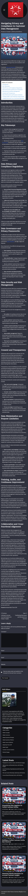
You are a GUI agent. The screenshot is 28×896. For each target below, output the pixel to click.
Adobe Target (5, 747)
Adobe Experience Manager (8, 737)
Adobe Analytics (6, 730)
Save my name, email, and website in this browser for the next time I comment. (13, 672)
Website (3, 664)
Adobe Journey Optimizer (8, 742)
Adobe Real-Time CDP (11, 607)
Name (3, 650)
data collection (10, 241)
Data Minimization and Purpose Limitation (12, 94)
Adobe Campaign (6, 732)
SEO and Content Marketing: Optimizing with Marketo (14, 772)
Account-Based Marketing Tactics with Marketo (12, 775)
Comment (4, 631)
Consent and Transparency (8, 93)
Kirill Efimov (19, 31)
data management (10, 67)
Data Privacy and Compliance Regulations (12, 88)
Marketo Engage (6, 752)
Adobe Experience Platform (8, 739)
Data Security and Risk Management (11, 91)
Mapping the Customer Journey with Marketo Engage (14, 762)
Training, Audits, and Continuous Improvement (13, 96)
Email (2, 657)
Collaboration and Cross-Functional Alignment (13, 98)
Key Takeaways (6, 86)
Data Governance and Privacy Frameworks (12, 89)
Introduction (5, 84)
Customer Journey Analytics (8, 749)
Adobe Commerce (6, 735)
